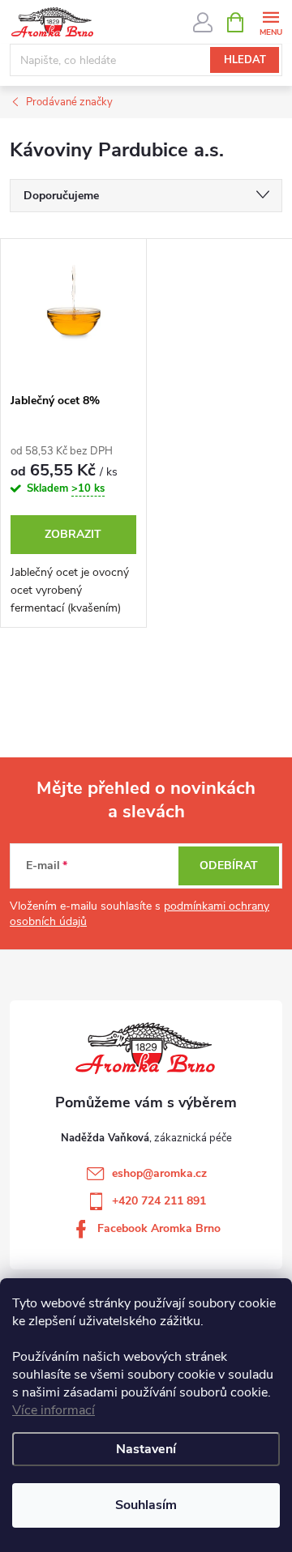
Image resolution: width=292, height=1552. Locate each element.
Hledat (245, 60)
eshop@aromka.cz (159, 1173)
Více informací (53, 1410)
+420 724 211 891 (159, 1201)
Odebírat (229, 865)
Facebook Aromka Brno (159, 1228)
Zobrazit (73, 534)
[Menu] (270, 21)
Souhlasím (146, 1505)
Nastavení (146, 1449)
